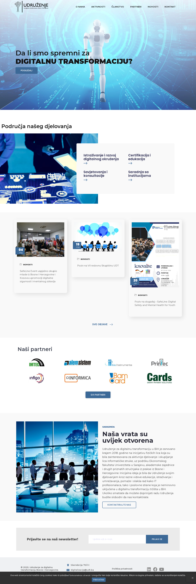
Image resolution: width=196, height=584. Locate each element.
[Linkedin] (149, 569)
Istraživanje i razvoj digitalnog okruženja (101, 157)
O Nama (81, 6)
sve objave (99, 324)
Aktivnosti (98, 6)
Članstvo (118, 6)
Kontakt (170, 6)
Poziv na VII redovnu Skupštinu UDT (98, 265)
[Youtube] (161, 569)
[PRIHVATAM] (192, 577)
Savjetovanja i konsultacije (95, 174)
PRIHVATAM (98, 580)
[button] (26, 70)
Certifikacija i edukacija (139, 157)
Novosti (153, 6)
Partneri (136, 6)
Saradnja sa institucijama (139, 174)
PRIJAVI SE (157, 539)
